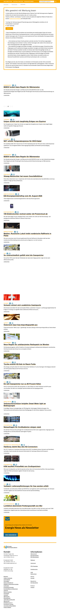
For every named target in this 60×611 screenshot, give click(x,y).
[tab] (4, 106)
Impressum (33, 563)
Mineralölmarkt (7, 598)
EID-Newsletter (34, 582)
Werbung (33, 560)
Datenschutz (34, 574)
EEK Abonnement (35, 557)
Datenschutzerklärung (15, 18)
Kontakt (32, 578)
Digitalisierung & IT (8, 602)
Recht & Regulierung (8, 582)
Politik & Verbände (8, 578)
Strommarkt (6, 593)
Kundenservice (34, 569)
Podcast (32, 587)
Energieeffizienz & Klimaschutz (11, 588)
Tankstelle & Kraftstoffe (9, 599)
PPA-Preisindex (34, 566)
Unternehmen (7, 579)
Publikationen (29, 1)
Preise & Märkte (7, 607)
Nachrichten (8, 1)
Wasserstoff (6, 601)
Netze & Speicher (8, 592)
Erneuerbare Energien (9, 587)
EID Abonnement (35, 555)
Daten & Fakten (18, 1)
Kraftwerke (6, 585)
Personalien (6, 581)
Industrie (6, 590)
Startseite (6, 4)
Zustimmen (9, 28)
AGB (32, 572)
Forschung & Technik (8, 604)
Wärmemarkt (7, 596)
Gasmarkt (6, 595)
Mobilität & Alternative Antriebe (11, 584)
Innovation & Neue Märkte (10, 605)
